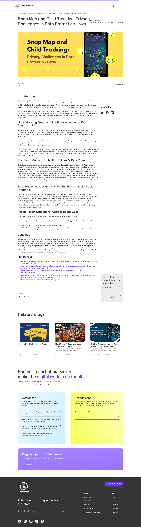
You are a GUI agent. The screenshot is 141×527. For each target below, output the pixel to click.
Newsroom (115, 505)
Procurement (88, 508)
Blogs (33, 13)
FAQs (113, 497)
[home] (24, 5)
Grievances (115, 516)
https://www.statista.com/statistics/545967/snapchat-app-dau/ (40, 280)
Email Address (107, 287)
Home (20, 13)
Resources (26, 13)
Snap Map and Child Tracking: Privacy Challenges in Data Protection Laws (61, 13)
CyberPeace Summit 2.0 (92, 512)
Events (114, 501)
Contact (114, 512)
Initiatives (87, 497)
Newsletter (115, 508)
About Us (87, 501)
